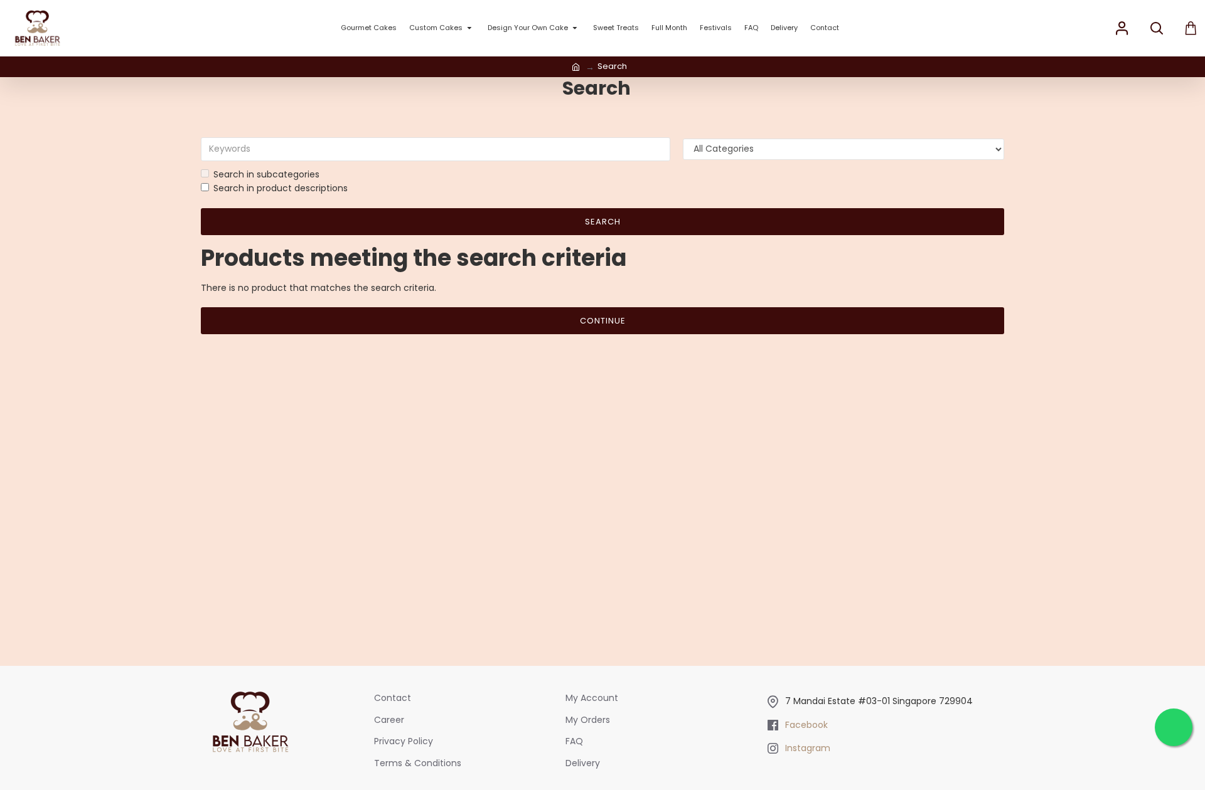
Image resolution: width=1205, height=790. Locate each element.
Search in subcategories (266, 174)
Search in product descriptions (280, 188)
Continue (603, 321)
